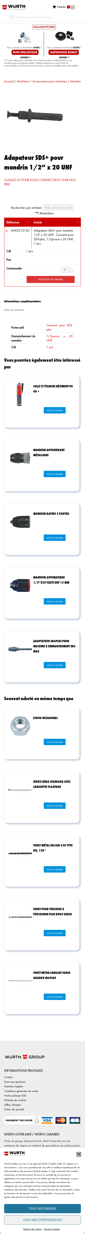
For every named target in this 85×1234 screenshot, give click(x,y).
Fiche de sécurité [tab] (14, 310)
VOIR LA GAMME (55, 410)
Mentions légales (52, 1229)
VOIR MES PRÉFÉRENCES (42, 1220)
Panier (63, 6)
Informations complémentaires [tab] (22, 301)
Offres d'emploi (12, 1104)
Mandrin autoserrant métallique (49, 452)
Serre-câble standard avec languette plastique (52, 783)
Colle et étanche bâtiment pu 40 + (53, 388)
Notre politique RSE (15, 1095)
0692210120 (20, 230)
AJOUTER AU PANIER (50, 279)
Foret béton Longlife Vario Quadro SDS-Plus (51, 975)
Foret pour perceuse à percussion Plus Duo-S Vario (52, 911)
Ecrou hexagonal (45, 718)
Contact (8, 1077)
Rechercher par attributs (26, 207)
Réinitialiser (47, 213)
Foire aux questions (14, 1081)
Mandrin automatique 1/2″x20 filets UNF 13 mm (51, 579)
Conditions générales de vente (21, 1091)
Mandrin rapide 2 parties (51, 513)
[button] (79, 1154)
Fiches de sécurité (14, 1109)
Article (38, 222)
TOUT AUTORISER (42, 1208)
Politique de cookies (32, 1229)
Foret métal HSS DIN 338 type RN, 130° (53, 847)
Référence (12, 222)
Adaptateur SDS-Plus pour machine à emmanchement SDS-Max (54, 646)
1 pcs (49, 347)
